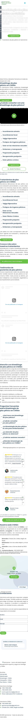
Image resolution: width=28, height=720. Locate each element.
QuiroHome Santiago (6, 686)
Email (1, 619)
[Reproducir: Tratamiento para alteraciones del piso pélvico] (14, 116)
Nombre (2, 614)
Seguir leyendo (5, 100)
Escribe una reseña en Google (15, 520)
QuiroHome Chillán (11, 16)
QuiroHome (3, 16)
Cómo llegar (22, 587)
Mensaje (2, 623)
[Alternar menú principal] (25, 3)
